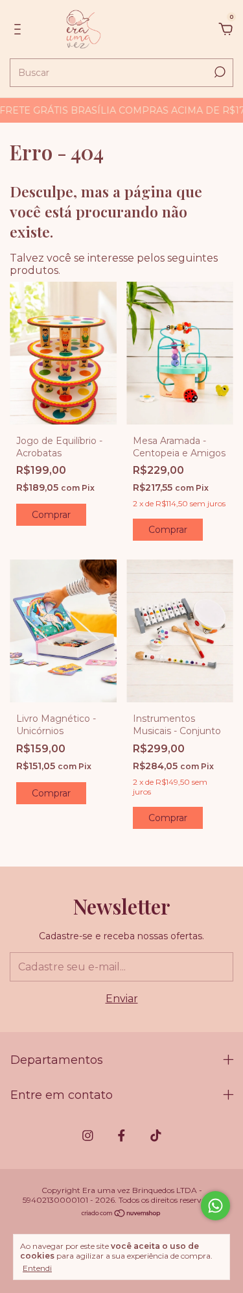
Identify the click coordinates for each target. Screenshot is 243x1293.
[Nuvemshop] (121, 1214)
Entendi (37, 1268)
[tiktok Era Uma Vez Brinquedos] (156, 1135)
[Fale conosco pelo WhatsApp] (215, 1205)
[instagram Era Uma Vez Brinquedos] (88, 1135)
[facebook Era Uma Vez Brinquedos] (121, 1135)
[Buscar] (218, 72)
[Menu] (20, 29)
